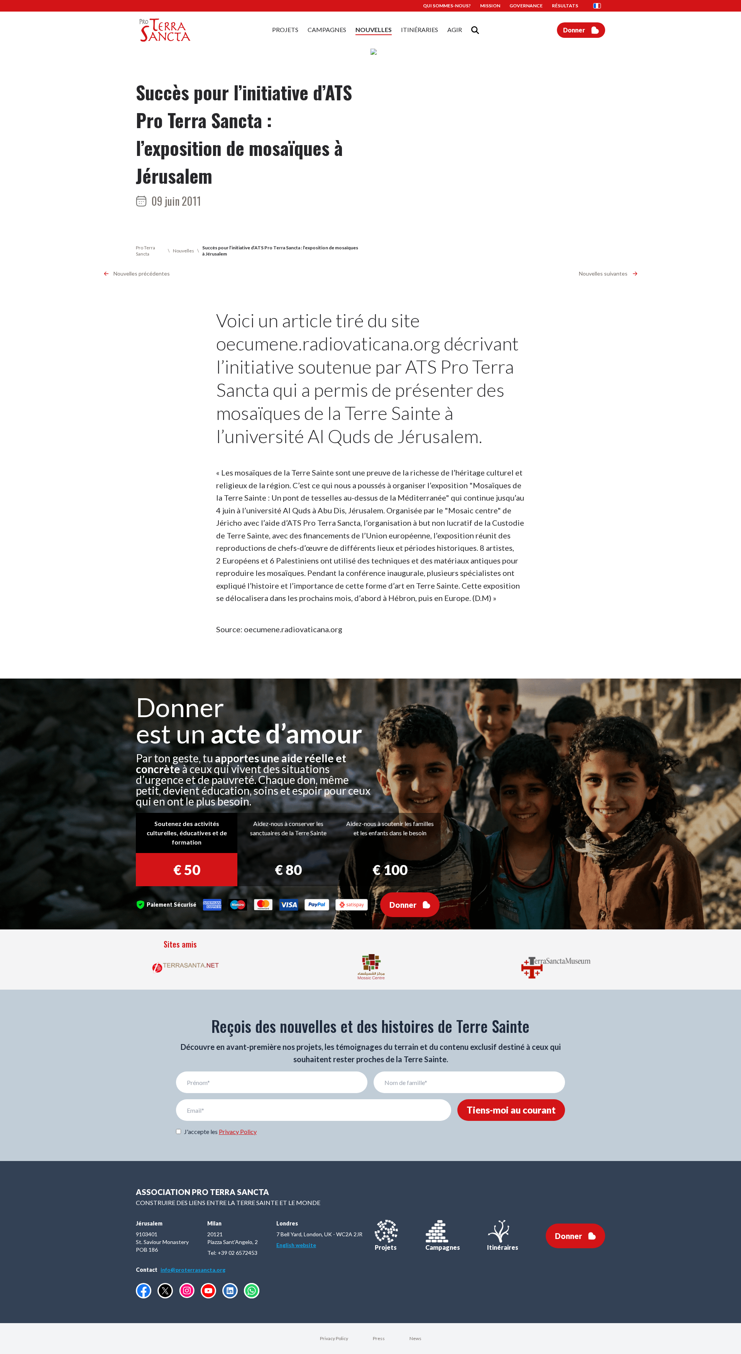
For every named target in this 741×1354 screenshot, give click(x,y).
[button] (599, 5)
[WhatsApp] (251, 1290)
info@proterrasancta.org (193, 1269)
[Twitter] (165, 1290)
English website (296, 1245)
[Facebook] (143, 1290)
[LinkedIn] (230, 1290)
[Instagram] (187, 1290)
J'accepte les (220, 1131)
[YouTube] (208, 1290)
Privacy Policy (238, 1131)
